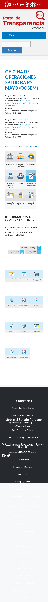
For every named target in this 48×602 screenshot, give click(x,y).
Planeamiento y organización (20, 165)
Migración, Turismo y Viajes (22, 531)
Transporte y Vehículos (22, 590)
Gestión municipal (23, 489)
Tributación (22, 597)
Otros (22, 538)
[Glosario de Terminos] (16, 252)
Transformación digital (22, 575)
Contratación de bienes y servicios (31, 184)
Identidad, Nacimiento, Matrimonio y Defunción (22, 497)
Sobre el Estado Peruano (24, 419)
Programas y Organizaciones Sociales (23, 553)
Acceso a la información (20, 204)
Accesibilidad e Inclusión (23, 408)
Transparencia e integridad (22, 583)
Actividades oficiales (10, 204)
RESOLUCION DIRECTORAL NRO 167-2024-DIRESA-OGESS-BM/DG (21, 127)
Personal (20, 183)
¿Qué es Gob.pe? (22, 426)
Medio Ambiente (22, 524)
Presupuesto (31, 164)
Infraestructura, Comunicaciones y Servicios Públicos (22, 507)
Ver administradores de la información (21, 146)
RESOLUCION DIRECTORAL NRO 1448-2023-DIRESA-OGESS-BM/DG (22, 103)
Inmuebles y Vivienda (22, 516)
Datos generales (10, 164)
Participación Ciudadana (23, 546)
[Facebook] (4, 456)
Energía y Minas (22, 481)
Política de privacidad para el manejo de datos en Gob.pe (23, 445)
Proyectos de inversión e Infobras (10, 185)
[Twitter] (8, 456)
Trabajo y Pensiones (22, 568)
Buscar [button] (12, 50)
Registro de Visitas (31, 204)
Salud (22, 561)
